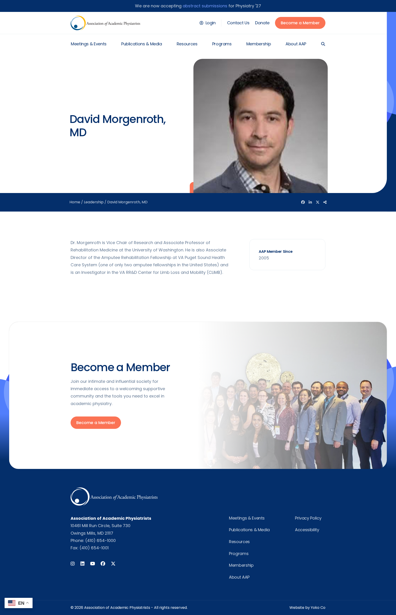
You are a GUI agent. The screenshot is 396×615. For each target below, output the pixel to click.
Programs (222, 44)
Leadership (94, 202)
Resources (187, 44)
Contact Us (238, 23)
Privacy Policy (308, 518)
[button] (323, 44)
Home (74, 202)
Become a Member (300, 23)
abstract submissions (205, 6)
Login (211, 23)
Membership (258, 44)
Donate (262, 23)
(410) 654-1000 (100, 540)
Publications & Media (141, 44)
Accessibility (307, 530)
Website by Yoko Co (307, 607)
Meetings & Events (89, 44)
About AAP (296, 44)
